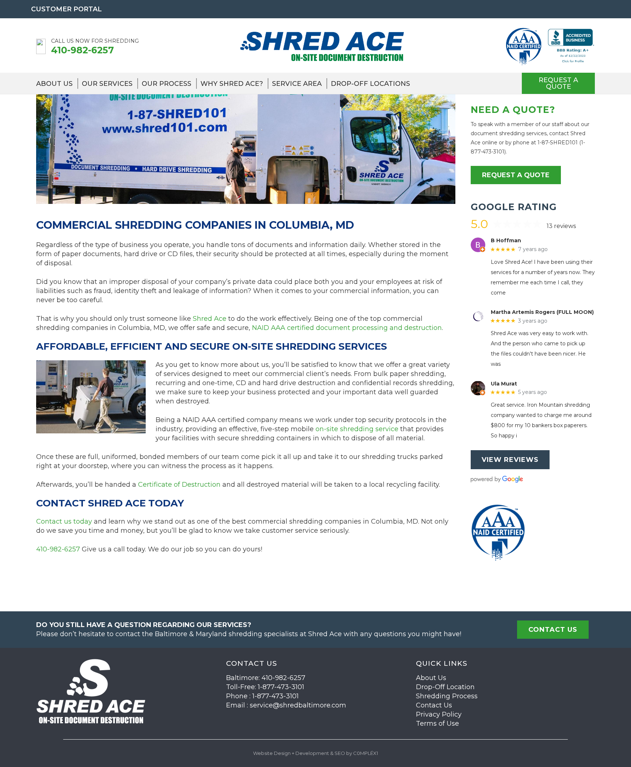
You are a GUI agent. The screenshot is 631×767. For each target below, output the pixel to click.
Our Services (107, 84)
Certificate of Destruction (179, 485)
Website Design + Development (291, 753)
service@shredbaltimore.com (298, 705)
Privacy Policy (439, 714)
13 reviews (561, 226)
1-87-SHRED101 (558, 142)
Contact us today (64, 521)
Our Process (166, 84)
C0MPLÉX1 (365, 753)
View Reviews (510, 460)
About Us (54, 84)
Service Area (297, 84)
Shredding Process (447, 696)
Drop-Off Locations (370, 84)
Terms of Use (437, 723)
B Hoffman (506, 241)
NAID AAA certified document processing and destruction (347, 328)
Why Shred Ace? (231, 84)
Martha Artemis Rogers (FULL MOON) (542, 312)
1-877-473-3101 (281, 687)
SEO (339, 753)
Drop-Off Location (445, 687)
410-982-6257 (82, 50)
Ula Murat (504, 384)
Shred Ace (209, 319)
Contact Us (434, 705)
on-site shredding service (357, 429)
